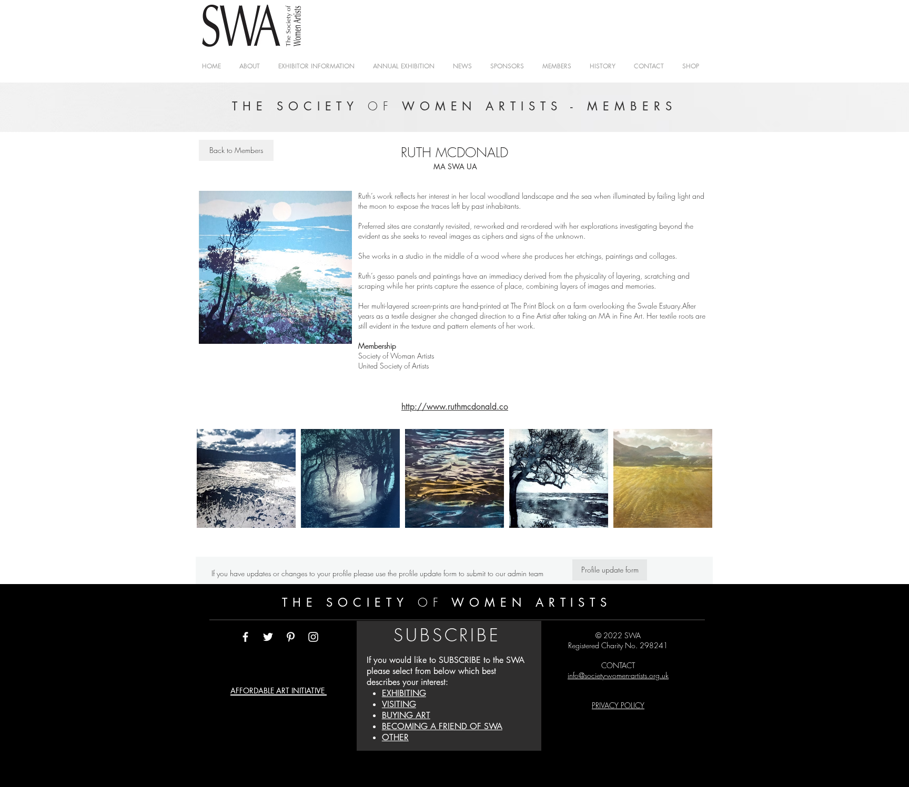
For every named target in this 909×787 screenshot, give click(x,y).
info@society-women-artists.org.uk (618, 675)
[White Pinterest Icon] (290, 636)
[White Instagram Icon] (313, 636)
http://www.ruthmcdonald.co (454, 406)
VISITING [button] (399, 704)
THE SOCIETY (350, 602)
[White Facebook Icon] (245, 636)
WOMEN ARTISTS (527, 602)
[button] (556, 66)
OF (430, 602)
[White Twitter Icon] (268, 636)
